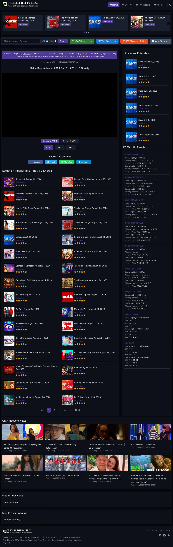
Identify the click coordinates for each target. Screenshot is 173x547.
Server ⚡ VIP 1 (50, 141)
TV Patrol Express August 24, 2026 (32, 338)
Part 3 (70, 147)
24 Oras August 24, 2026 (27, 309)
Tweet (52, 162)
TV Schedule (144, 5)
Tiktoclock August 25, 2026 (28, 179)
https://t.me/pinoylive (95, 56)
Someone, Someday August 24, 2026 (33, 266)
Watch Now (23, 24)
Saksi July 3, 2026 (146, 120)
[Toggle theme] (170, 4)
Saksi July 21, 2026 (147, 76)
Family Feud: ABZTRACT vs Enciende (62, 475)
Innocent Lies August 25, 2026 (88, 193)
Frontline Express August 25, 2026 (32, 193)
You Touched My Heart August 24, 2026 (34, 222)
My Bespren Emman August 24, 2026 (33, 397)
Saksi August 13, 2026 (148, 134)
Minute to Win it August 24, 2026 (89, 309)
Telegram (85, 162)
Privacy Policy (151, 530)
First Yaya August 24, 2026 (28, 251)
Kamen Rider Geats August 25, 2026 (33, 208)
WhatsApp (68, 162)
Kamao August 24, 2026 (85, 367)
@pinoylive (26, 53)
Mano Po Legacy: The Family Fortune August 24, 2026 (36, 367)
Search (63, 41)
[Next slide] (168, 23)
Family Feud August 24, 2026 (29, 323)
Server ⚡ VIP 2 (69, 141)
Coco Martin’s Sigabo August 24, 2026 (34, 280)
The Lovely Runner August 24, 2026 (91, 208)
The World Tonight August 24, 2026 (90, 222)
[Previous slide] (4, 23)
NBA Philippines (83, 41)
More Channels (161, 41)
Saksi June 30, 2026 (147, 91)
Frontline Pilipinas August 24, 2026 (90, 294)
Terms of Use (164, 530)
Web (43, 41)
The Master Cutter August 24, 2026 (90, 280)
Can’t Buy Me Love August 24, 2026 (32, 383)
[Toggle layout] (166, 4)
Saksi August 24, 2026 (113, 17)
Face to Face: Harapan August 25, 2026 (92, 179)
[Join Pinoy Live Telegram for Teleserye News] (164, 535)
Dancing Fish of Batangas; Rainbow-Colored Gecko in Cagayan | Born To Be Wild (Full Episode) (148, 478)
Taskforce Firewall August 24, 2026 (90, 266)
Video (51, 41)
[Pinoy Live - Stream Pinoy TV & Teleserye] (20, 6)
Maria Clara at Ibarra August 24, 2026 (33, 352)
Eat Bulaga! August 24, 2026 (87, 397)
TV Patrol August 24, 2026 (28, 294)
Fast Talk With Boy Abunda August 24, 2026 (94, 352)
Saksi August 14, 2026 (148, 105)
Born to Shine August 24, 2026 (88, 383)
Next (77, 410)
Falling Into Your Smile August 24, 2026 (92, 237)
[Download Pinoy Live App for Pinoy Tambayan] (169, 535)
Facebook (36, 162)
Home (115, 5)
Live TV (128, 5)
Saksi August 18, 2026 (148, 62)
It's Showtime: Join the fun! (143, 444)
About (159, 5)
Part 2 (59, 147)
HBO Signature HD (135, 41)
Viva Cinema (108, 41)
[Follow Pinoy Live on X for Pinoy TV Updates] (160, 535)
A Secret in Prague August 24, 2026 (90, 251)
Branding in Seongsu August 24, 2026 (92, 338)
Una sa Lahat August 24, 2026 (88, 323)
